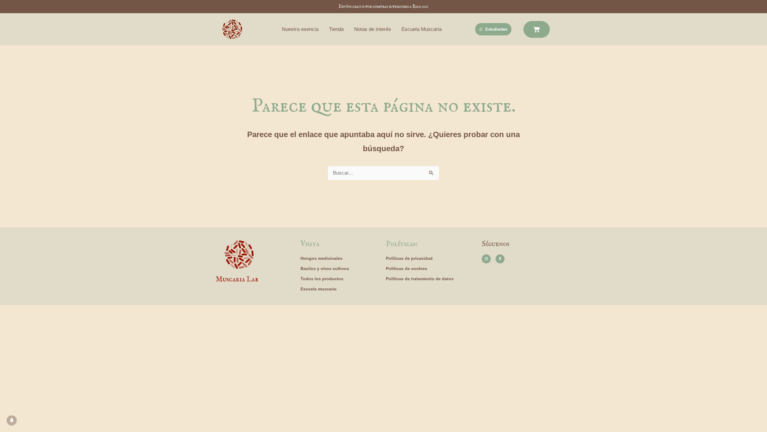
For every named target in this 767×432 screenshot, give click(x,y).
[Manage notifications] (11, 420)
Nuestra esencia (300, 29)
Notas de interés (372, 29)
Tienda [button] (336, 29)
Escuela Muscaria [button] (421, 29)
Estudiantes (496, 29)
